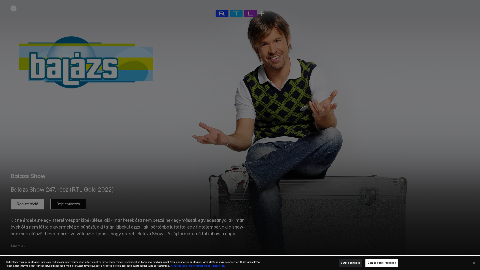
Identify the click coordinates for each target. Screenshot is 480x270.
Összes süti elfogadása (382, 263)
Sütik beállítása (350, 263)
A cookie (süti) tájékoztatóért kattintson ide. (198, 266)
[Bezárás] (474, 263)
